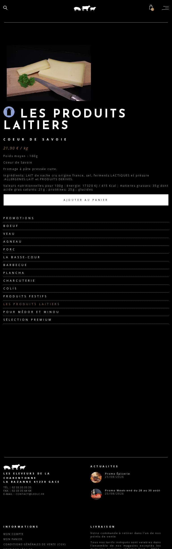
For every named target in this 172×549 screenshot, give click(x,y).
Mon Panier (12, 539)
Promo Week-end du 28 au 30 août (132, 490)
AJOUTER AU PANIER (86, 199)
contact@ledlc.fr (30, 494)
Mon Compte (13, 534)
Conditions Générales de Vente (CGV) (34, 544)
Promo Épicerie (117, 473)
